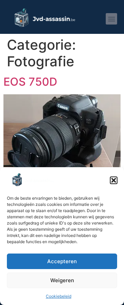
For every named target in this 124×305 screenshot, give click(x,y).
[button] (113, 180)
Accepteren (62, 261)
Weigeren (62, 280)
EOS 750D (30, 81)
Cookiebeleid (58, 296)
